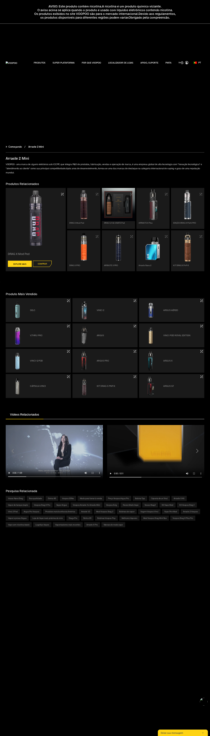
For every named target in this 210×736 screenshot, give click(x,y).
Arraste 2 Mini (36, 146)
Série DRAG (11, 584)
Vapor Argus (61, 505)
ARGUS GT (168, 386)
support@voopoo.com (38, 630)
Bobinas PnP (11, 597)
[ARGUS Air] (201, 301)
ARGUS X (167, 360)
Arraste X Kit (179, 498)
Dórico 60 (52, 498)
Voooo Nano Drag (15, 498)
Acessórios (11, 601)
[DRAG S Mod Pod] (97, 194)
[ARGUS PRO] (135, 351)
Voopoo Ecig (111, 505)
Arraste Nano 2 (145, 265)
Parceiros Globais (44, 597)
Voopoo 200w (68, 498)
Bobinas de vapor (126, 511)
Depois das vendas (104, 597)
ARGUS (100, 335)
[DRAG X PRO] (131, 236)
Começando (15, 146)
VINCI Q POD (36, 360)
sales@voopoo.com (35, 626)
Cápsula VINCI (38, 386)
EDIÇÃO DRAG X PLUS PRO (184, 223)
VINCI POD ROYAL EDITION (176, 335)
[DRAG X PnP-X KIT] (201, 236)
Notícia (39, 591)
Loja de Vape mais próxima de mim (47, 518)
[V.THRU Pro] (68, 326)
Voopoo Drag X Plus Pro (183, 518)
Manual (98, 584)
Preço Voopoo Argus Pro (118, 498)
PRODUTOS (39, 62)
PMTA (168, 62)
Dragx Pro (73, 518)
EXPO (38, 594)
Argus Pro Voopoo (31, 511)
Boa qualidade (35, 498)
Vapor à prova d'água (17, 518)
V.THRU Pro (36, 335)
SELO (32, 310)
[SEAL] (68, 301)
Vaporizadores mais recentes (67, 524)
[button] (13, 451)
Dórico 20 (87, 518)
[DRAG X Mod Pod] (62, 194)
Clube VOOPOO (43, 584)
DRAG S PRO (74, 265)
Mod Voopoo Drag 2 (104, 511)
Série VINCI (11, 587)
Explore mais (19, 264)
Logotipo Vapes (42, 524)
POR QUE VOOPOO (91, 62)
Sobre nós (40, 587)
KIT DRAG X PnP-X (181, 265)
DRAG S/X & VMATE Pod (114, 223)
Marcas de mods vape (113, 524)
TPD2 (67, 584)
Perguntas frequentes (105, 591)
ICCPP (38, 601)
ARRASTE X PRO (111, 265)
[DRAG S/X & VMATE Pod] (131, 194)
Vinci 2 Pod (13, 511)
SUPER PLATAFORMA (64, 62)
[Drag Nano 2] (166, 236)
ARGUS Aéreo (170, 310)
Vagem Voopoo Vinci (149, 511)
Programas (100, 587)
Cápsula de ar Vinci (159, 498)
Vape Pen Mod (170, 511)
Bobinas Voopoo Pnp (106, 518)
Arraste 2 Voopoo (190, 511)
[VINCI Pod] (68, 377)
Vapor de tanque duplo (18, 505)
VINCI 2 (100, 310)
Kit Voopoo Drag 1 (187, 505)
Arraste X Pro (92, 524)
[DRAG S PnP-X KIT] (135, 377)
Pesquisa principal (44, 608)
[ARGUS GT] (201, 377)
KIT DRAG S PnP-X (106, 386)
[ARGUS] (135, 326)
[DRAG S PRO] (97, 236)
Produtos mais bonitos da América (60, 511)
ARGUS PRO (103, 360)
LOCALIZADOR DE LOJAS (120, 62)
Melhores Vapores (129, 518)
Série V (9, 594)
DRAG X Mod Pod (19, 253)
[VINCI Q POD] (68, 351)
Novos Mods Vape (130, 505)
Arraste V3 (85, 511)
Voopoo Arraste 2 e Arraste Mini (86, 505)
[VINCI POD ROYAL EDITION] (201, 326)
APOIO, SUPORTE (149, 62)
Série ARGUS (11, 591)
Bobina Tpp (140, 498)
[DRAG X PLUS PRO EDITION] (201, 194)
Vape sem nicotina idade (18, 524)
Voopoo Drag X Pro (42, 505)
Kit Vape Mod (167, 505)
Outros (9, 604)
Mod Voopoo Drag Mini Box (155, 518)
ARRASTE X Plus (146, 223)
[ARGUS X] (201, 351)
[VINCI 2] (135, 301)
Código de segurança (105, 594)
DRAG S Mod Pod (76, 223)
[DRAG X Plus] (166, 194)
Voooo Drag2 (150, 505)
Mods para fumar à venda (91, 498)
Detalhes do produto (74, 587)
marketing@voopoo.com (42, 633)
